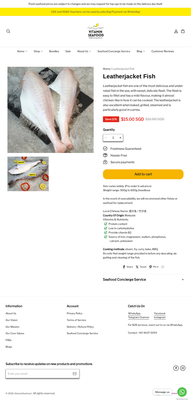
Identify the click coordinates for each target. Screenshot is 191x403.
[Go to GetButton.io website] (182, 399)
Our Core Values (15, 333)
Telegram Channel (138, 317)
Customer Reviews (162, 51)
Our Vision (12, 320)
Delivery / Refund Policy (80, 326)
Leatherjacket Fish (123, 68)
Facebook (159, 313)
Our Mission (12, 326)
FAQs (9, 339)
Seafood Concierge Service (114, 51)
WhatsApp (134, 313)
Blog (139, 51)
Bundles (54, 51)
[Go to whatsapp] (182, 392)
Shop (37, 51)
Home (20, 51)
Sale (68, 51)
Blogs (9, 346)
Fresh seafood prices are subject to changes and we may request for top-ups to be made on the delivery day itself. (95, 3)
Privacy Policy (74, 313)
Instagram (160, 317)
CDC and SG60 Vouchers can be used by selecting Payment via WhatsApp (95, 11)
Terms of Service (76, 320)
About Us (82, 51)
